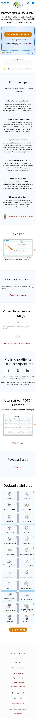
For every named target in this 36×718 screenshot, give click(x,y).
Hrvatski (19, 698)
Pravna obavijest (18, 673)
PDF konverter (8, 127)
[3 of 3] (20, 263)
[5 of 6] (21, 438)
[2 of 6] (15, 438)
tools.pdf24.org (18, 703)
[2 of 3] (18, 263)
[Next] (35, 250)
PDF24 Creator (17, 443)
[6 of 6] (24, 438)
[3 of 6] (17, 438)
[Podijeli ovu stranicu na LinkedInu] (27, 371)
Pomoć (18, 658)
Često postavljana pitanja (18, 653)
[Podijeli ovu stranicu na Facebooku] (8, 371)
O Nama (18, 649)
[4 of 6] (19, 438)
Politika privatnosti (18, 682)
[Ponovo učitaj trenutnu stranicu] (18, 4)
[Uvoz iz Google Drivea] (28, 52)
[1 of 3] (16, 263)
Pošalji (18, 336)
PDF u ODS (18, 467)
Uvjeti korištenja (18, 678)
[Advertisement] (18, 62)
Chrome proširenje (18, 668)
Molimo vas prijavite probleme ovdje (17, 343)
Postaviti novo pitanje (18, 295)
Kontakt (17, 662)
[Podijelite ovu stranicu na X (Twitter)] (18, 371)
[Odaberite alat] (33, 2)
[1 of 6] (12, 438)
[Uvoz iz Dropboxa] (32, 52)
